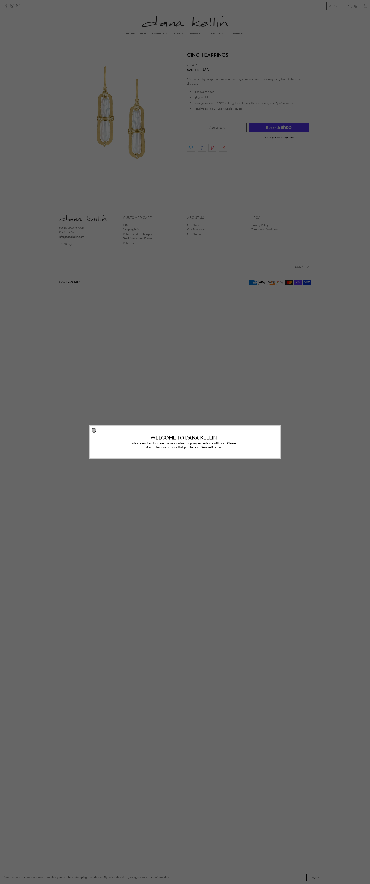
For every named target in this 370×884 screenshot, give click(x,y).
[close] (94, 430)
